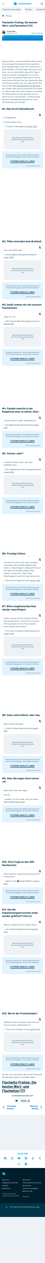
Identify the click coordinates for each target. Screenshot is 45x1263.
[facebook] (5, 1158)
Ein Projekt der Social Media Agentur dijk (24, 1207)
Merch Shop (26, 1185)
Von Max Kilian (11, 31)
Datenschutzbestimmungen (33, 165)
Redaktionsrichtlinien (10, 1183)
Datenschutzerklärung (9, 1193)
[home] (3, 16)
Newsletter (26, 1180)
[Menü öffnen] (3, 3)
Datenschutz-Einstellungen (10, 1196)
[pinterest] (26, 1158)
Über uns (5, 1180)
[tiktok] (33, 1158)
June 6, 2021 (35, 580)
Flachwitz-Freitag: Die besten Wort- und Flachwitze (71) (19, 1086)
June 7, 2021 (9, 257)
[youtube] (19, 1158)
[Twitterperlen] (23, 3)
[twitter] (39, 1158)
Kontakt (5, 1185)
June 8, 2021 (9, 633)
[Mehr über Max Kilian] (4, 32)
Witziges (28, 9)
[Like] (16, 1100)
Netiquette (6, 1188)
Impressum (25, 1196)
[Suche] (41, 3)
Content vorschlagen (30, 1188)
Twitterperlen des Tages (12, 9)
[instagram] (12, 1158)
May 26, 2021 (9, 324)
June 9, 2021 (9, 472)
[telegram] (26, 1164)
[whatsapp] (19, 1164)
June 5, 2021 (32, 126)
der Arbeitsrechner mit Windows (26, 86)
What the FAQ (27, 1191)
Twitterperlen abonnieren (31, 1183)
